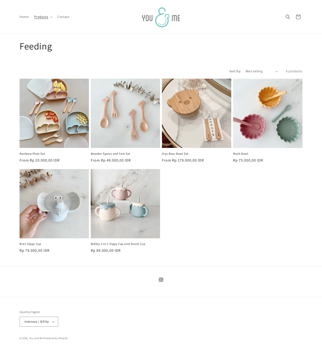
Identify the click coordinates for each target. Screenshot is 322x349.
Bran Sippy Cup (30, 244)
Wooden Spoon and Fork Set (110, 154)
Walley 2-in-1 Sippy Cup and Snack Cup (118, 244)
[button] (42, 17)
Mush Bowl (240, 154)
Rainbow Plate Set (32, 154)
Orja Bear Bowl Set (175, 154)
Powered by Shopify (56, 338)
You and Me (36, 338)
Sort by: (235, 71)
